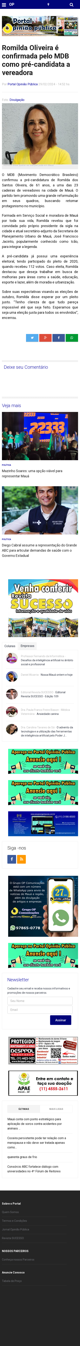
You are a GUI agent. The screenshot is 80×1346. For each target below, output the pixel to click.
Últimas (23, 1109)
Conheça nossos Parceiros (18, 1259)
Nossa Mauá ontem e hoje (57, 674)
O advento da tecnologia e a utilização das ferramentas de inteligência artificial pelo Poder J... (47, 731)
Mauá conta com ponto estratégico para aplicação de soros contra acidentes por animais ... (34, 1123)
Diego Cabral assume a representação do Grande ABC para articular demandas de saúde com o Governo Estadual (39, 550)
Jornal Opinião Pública (15, 1229)
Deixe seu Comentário (26, 367)
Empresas (27, 646)
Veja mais (11, 405)
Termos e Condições (14, 1220)
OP (11, 4)
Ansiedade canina (48, 713)
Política (6, 465)
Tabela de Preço (12, 1281)
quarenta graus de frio (22, 1157)
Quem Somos (10, 1212)
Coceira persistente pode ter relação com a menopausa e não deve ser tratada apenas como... (36, 1142)
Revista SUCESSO (13, 1238)
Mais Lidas (56, 1109)
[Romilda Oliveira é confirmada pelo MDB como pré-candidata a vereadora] (72, 338)
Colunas (9, 646)
